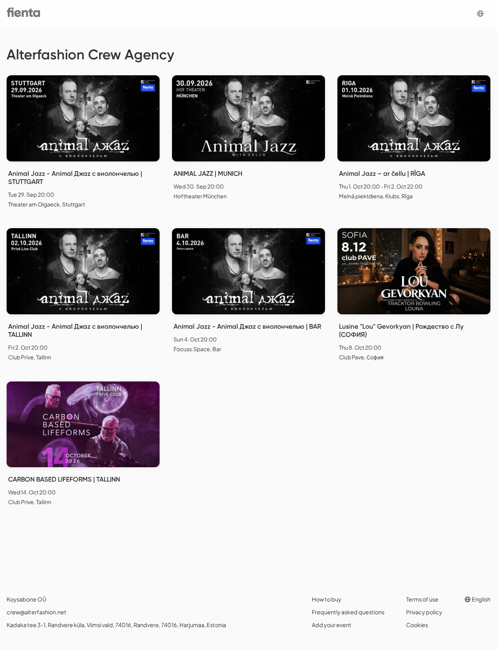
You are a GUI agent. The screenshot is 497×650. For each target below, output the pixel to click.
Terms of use (422, 599)
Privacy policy (424, 611)
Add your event (331, 624)
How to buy (326, 599)
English (480, 599)
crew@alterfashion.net (36, 611)
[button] (480, 14)
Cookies (417, 624)
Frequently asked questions (348, 611)
